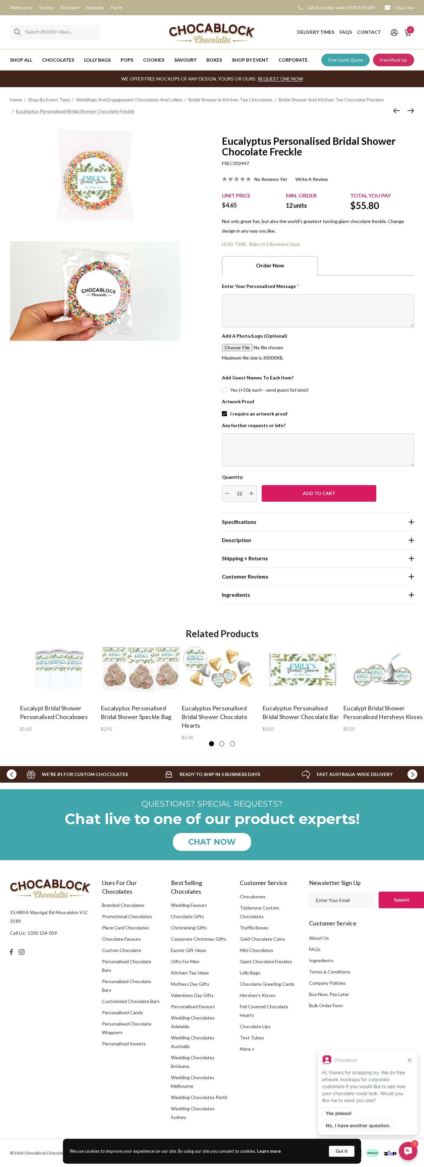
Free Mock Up (393, 60)
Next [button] (412, 774)
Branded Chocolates (123, 905)
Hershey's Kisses (258, 995)
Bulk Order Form (326, 1005)
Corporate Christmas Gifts (198, 939)
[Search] (17, 32)
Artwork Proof (238, 401)
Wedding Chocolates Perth (199, 1097)
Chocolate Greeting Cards (267, 984)
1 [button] (211, 743)
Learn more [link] (269, 1151)
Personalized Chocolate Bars (126, 985)
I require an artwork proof (259, 414)
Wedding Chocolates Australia (193, 1042)
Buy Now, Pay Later (329, 994)
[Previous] (398, 110)
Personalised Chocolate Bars (126, 966)
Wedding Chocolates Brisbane (193, 1062)
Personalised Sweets (124, 1043)
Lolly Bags (250, 972)
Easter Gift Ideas (188, 950)
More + (247, 1049)
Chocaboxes (253, 896)
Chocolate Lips (255, 1026)
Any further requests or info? (254, 425)
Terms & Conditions (329, 971)
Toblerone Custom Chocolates (259, 912)
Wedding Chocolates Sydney (193, 1113)
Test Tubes (252, 1037)
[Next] (409, 110)
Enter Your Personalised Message (260, 286)
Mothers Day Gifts (190, 984)
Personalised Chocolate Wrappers (126, 1028)
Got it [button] (342, 1151)
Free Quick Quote (345, 60)
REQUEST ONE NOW (280, 79)
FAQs (315, 949)
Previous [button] (12, 774)
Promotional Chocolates (127, 916)
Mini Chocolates (256, 950)
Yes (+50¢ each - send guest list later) (269, 390)
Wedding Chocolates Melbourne (193, 1082)
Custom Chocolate (121, 950)
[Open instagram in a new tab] (22, 952)
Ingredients (321, 960)
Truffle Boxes (254, 927)
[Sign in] (393, 32)
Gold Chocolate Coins (262, 939)
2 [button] (221, 743)
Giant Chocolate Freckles (266, 961)
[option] (60, 688)
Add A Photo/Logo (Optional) (254, 336)
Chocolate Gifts (187, 916)
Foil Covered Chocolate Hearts (264, 1011)
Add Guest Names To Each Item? (257, 377)
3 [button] (232, 743)
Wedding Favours (189, 905)
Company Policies (327, 983)
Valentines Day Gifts (192, 995)
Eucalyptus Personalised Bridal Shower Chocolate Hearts (214, 716)
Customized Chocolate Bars (131, 1001)
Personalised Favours (193, 1006)
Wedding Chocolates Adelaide (193, 1022)
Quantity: (232, 477)
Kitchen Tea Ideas (190, 972)
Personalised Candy (122, 1012)
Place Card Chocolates (125, 927)
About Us (319, 938)
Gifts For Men (185, 961)
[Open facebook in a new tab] (11, 952)
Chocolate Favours (121, 939)
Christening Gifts (189, 927)
